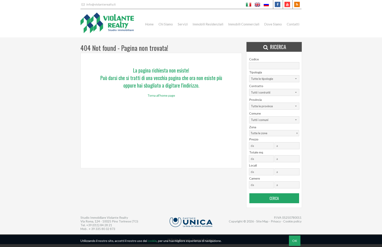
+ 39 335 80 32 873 (102, 229)
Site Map (262, 221)
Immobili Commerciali (243, 24)
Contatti (293, 24)
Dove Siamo (273, 24)
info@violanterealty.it (101, 4)
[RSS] (297, 4)
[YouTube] (287, 4)
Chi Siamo (166, 24)
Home (149, 24)
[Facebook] (277, 4)
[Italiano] (248, 4)
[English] (257, 4)
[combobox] (274, 78)
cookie (152, 241)
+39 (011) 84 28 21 (99, 225)
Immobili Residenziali (208, 24)
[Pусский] (266, 4)
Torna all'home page (161, 95)
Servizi (183, 24)
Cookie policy (292, 221)
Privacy (276, 221)
